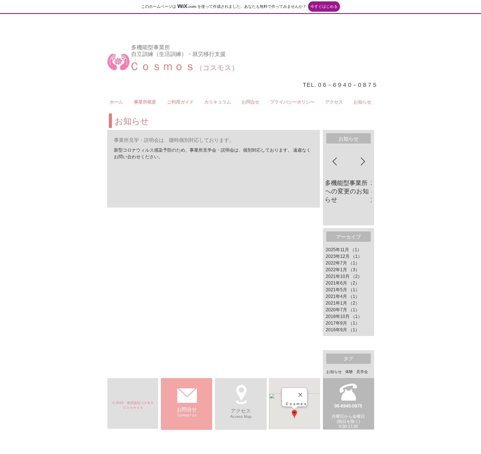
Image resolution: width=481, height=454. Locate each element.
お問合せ (187, 409)
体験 (349, 371)
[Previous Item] (334, 161)
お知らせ (334, 371)
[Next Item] (362, 161)
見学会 (362, 371)
